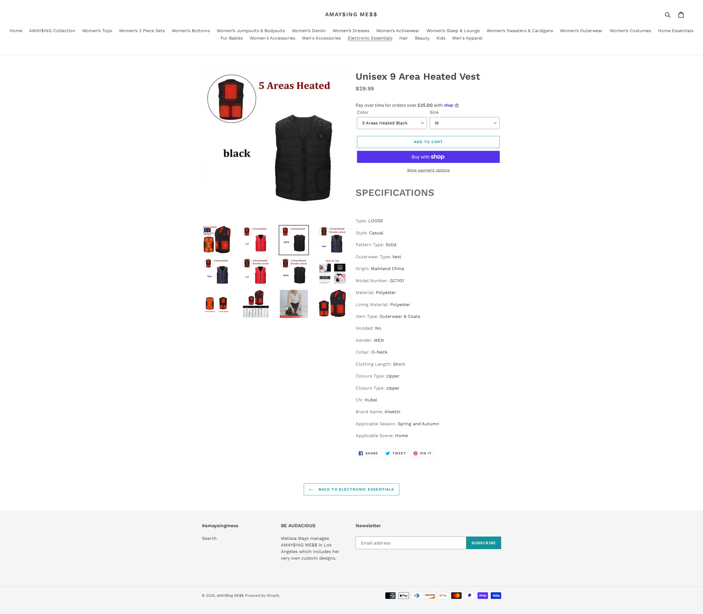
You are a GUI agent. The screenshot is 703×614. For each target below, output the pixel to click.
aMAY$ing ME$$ (351, 14)
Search (209, 538)
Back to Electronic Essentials (355, 489)
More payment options (428, 170)
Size (434, 112)
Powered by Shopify (262, 595)
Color (363, 112)
